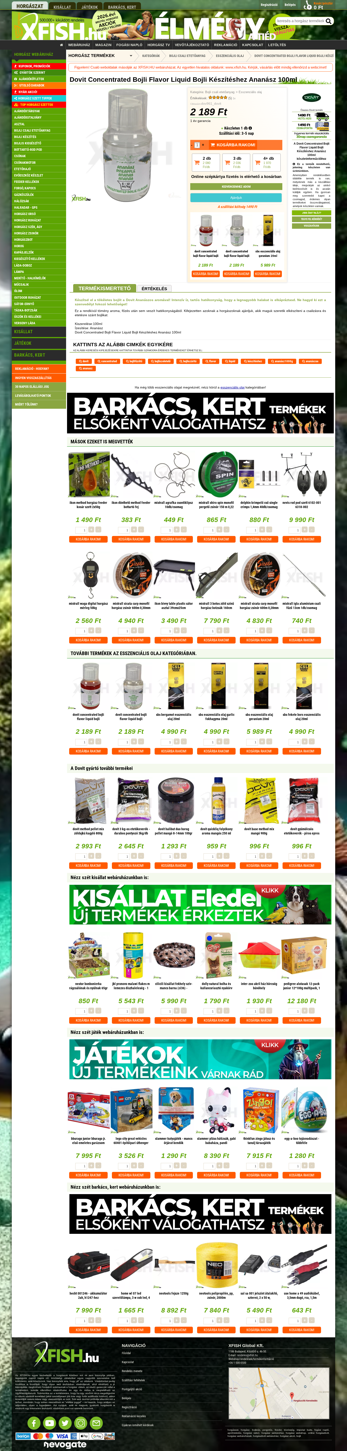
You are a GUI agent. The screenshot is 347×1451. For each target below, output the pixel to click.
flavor (212, 361)
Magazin (103, 45)
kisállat (62, 7)
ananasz (87, 368)
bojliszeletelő (162, 361)
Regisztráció (129, 1407)
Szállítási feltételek (133, 1380)
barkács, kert (122, 7)
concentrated (109, 361)
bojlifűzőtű (135, 361)
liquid (231, 361)
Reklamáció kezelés (134, 1416)
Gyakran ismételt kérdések (138, 1425)
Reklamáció (225, 45)
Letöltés (277, 45)
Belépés (126, 1398)
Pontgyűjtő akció (132, 1389)
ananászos (311, 361)
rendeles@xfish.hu (247, 1355)
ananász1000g (283, 361)
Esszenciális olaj (250, 92)
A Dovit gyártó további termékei (102, 768)
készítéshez (254, 361)
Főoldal (126, 1353)
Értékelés (154, 288)
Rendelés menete (132, 1371)
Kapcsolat (252, 45)
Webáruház (79, 45)
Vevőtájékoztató (192, 45)
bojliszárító (189, 361)
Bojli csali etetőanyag (219, 92)
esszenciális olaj (232, 387)
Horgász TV (159, 45)
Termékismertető (105, 288)
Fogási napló (129, 45)
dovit (85, 361)
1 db (245, 128)
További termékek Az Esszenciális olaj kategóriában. (134, 653)
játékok (89, 7)
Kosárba (205, 274)
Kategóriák (151, 56)
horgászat (30, 6)
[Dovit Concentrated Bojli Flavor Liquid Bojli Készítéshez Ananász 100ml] (127, 201)
